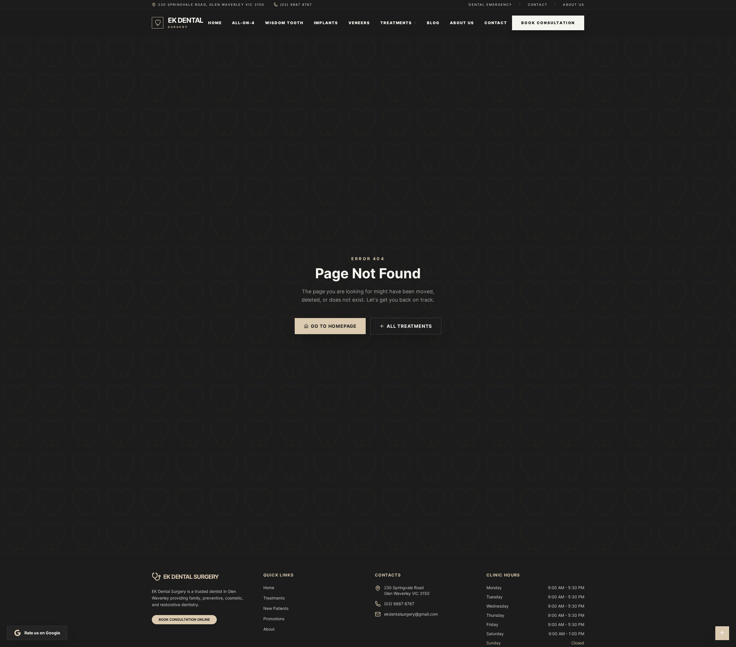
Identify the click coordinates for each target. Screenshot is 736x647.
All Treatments (409, 326)
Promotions (273, 618)
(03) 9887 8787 (296, 5)
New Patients (275, 608)
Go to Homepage (333, 326)
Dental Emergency (490, 5)
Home (215, 22)
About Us (573, 5)
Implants (326, 22)
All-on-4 (243, 22)
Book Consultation (548, 22)
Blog (433, 22)
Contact (537, 5)
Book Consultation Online (184, 619)
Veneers (359, 22)
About (269, 629)
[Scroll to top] (722, 633)
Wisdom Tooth (284, 22)
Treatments (396, 22)
